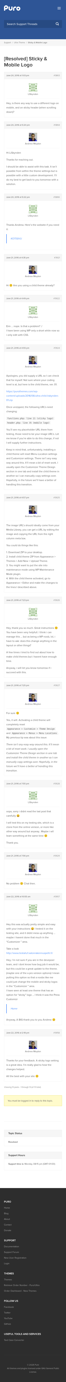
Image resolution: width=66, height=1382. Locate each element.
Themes (8, 1279)
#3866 (57, 197)
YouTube (8, 1318)
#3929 (57, 856)
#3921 (57, 257)
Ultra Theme (19, 42)
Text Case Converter (14, 1340)
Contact (8, 1224)
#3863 (57, 75)
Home (14, 1008)
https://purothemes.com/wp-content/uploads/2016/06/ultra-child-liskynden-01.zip (32, 396)
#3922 (57, 298)
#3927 (57, 685)
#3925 (57, 497)
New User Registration (15, 1257)
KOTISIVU (16, 238)
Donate (7, 1230)
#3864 (57, 125)
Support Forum (11, 1252)
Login (6, 1263)
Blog (6, 1213)
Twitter (7, 1312)
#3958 (57, 1033)
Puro (37, 1365)
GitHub (7, 1324)
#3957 (57, 896)
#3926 (57, 600)
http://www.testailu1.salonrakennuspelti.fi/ (29, 953)
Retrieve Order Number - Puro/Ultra (21, 1285)
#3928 (57, 783)
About (7, 1219)
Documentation (11, 1246)
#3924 (57, 348)
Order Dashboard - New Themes (20, 1291)
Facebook (9, 1307)
